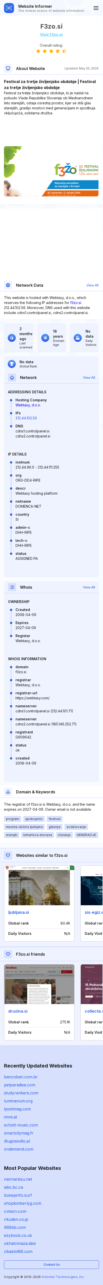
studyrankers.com (21, 1092)
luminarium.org (18, 1100)
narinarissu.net (18, 1179)
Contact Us (52, 1264)
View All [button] (92, 285)
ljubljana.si (18, 912)
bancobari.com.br (21, 1076)
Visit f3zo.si (51, 34)
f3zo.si (75, 302)
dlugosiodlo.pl (17, 1141)
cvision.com (15, 1211)
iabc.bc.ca (13, 1187)
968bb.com (15, 1227)
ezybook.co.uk (18, 1235)
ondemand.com (18, 1149)
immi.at (10, 1116)
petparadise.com (19, 1084)
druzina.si (18, 1011)
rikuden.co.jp (16, 1219)
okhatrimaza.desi (20, 1243)
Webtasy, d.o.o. (28, 405)
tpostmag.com (17, 1108)
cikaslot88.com (18, 1251)
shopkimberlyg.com (22, 1203)
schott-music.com (21, 1124)
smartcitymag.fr (19, 1133)
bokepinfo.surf (18, 1195)
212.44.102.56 (26, 418)
